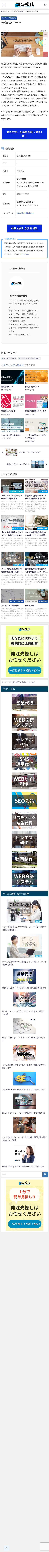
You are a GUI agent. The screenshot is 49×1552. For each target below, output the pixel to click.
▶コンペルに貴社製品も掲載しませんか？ (19, 682)
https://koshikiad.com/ (25, 213)
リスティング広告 (9, 358)
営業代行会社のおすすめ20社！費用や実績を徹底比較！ (24, 988)
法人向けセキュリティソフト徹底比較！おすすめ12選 (23, 1113)
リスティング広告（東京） (30, 358)
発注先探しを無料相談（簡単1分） (24, 134)
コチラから (25, 254)
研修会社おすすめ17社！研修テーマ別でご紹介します (23, 1166)
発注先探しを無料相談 (24, 228)
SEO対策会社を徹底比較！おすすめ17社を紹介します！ (24, 1089)
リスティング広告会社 (9, 18)
